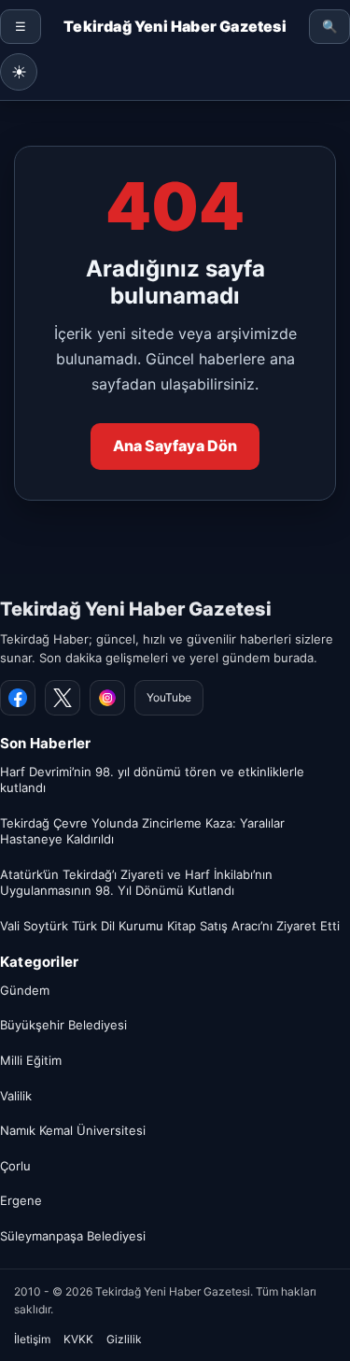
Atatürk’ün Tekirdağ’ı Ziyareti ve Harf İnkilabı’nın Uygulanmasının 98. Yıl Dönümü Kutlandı (136, 883)
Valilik (16, 1095)
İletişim (32, 1339)
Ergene (21, 1200)
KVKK (78, 1339)
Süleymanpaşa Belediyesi (73, 1235)
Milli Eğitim (31, 1060)
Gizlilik (124, 1339)
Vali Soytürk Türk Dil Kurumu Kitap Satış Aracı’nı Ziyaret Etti (170, 925)
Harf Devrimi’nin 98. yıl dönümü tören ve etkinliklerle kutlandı (152, 780)
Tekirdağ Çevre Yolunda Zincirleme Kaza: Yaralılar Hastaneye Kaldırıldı (142, 831)
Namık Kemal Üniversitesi (73, 1130)
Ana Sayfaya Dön (175, 445)
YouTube (169, 697)
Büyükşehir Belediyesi (63, 1024)
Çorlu (15, 1165)
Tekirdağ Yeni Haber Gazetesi (136, 609)
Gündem (24, 990)
